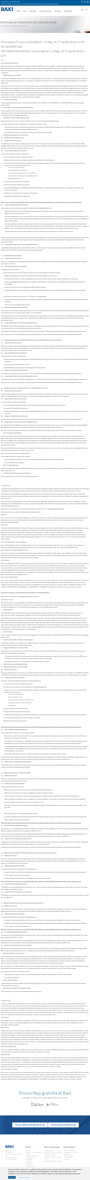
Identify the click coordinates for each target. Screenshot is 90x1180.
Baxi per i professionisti (52, 1147)
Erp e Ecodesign (68, 1157)
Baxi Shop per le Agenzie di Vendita (53, 1161)
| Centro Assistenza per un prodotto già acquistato (45, 4)
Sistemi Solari (29, 1161)
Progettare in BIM (49, 1150)
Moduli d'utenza (30, 1164)
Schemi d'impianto (68, 1156)
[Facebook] (81, 2)
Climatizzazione (30, 1166)
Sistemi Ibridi (29, 1159)
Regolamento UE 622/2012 (71, 1152)
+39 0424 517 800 (12, 1157)
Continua (11, 1177)
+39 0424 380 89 (12, 1159)
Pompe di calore (30, 1157)
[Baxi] (7, 9)
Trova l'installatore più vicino (63, 1125)
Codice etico (67, 1159)
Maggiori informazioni (24, 1177)
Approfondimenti (69, 1147)
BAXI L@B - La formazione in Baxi (53, 1152)
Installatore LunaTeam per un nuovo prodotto (18, 4)
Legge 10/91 (67, 1154)
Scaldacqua (29, 1163)
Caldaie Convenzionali (31, 1156)
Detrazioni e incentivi (69, 1150)
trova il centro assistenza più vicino (30, 1125)
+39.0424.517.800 (15, 2)
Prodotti (28, 1147)
